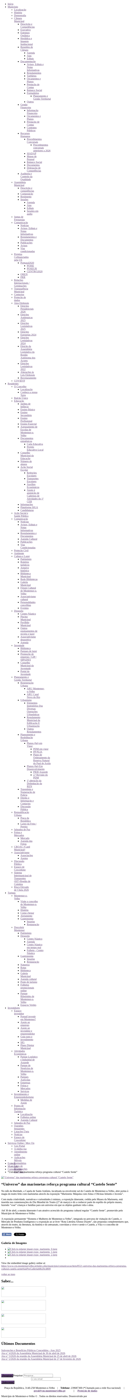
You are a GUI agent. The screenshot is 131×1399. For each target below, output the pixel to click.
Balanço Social (34, 90)
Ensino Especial (28, 424)
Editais (30, 58)
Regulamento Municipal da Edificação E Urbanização (33, 721)
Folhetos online (28, 1117)
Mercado (24, 838)
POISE (30, 265)
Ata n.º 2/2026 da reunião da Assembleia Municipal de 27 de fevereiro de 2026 (41, 1359)
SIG (22, 1042)
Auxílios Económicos (33, 486)
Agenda (31, 52)
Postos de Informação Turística (20, 1108)
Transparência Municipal (21, 290)
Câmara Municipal (19, 20)
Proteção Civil (21, 550)
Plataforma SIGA (29, 507)
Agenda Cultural (28, 539)
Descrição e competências (27, 189)
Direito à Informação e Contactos (27, 801)
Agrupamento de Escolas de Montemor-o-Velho (28, 431)
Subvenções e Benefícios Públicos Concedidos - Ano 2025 (31, 1350)
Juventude (19, 645)
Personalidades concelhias (27, 603)
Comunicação (21, 222)
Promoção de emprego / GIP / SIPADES (28, 657)
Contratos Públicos (32, 129)
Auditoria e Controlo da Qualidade (26, 176)
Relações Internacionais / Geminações (21, 283)
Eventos (24, 608)
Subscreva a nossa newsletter (16, 1378)
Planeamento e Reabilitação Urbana (27, 737)
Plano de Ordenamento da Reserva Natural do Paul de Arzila (42, 759)
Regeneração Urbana (27, 684)
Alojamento (26, 915)
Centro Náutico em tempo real (34, 946)
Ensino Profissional (26, 419)
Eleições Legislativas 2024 (26, 340)
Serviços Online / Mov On (21, 1143)
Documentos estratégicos (26, 440)
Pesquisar (7, 1375)
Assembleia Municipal (20, 184)
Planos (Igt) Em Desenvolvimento (36, 767)
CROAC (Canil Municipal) (22, 848)
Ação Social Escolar (26, 468)
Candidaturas (27, 510)
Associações (26, 855)
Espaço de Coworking (20, 868)
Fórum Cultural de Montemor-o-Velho (28, 591)
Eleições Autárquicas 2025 (26, 317)
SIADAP (31, 153)
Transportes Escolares (33, 480)
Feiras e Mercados (19, 834)
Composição (26, 193)
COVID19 (19, 380)
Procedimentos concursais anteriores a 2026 (41, 148)
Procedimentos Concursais (34, 140)
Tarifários (31, 75)
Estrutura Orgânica (25, 34)
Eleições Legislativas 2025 (26, 326)
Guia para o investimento (26, 1038)
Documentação (28, 61)
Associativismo (21, 852)
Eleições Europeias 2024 (28, 333)
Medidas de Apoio (26, 1101)
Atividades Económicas (20, 1052)
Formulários (33, 93)
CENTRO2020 (34, 271)
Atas (29, 55)
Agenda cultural (28, 979)
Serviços (24, 1091)
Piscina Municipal (25, 618)
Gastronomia (26, 918)
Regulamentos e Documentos (28, 238)
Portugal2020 (27, 262)
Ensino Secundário (26, 414)
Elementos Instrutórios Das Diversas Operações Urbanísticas (35, 709)
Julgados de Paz (22, 829)
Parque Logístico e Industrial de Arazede (29, 1059)
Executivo (25, 29)
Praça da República (25, 819)
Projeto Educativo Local (35, 448)
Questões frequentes (19, 1127)
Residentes (13, 383)
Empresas (25, 1082)
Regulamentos (34, 73)
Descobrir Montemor (19, 929)
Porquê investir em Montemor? (28, 1018)
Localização (20, 9)
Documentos (33, 165)
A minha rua (20, 1148)
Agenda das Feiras (26, 842)
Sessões (24, 199)
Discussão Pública (25, 808)
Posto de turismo (28, 982)
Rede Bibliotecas (29, 579)
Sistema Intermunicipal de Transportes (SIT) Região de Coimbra (23, 878)
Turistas (11, 892)
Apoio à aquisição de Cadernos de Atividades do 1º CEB (35, 496)
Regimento (25, 196)
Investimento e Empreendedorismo (24, 1095)
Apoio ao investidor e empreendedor (27, 1031)
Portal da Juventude (25, 673)
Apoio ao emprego (25, 1023)
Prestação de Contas (33, 86)
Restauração (33, 924)
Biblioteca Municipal (25, 575)
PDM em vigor (40, 749)
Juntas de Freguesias (19, 218)
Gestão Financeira (25, 106)
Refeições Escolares (32, 474)
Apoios (24, 858)
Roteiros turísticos (24, 563)
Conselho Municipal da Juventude (27, 665)
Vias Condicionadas (27, 546)
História (18, 12)
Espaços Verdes (28, 1005)
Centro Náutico (28, 613)
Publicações (26, 242)
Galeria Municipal (25, 583)
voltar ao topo (8, 1274)
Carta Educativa (35, 444)
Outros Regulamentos (34, 730)
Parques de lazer (28, 651)
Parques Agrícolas (25, 1078)
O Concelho (20, 386)
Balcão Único (21, 398)
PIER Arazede (40, 772)
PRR (22, 277)
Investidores (14, 1008)
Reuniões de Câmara (26, 48)
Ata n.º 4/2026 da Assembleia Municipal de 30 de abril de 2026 (33, 1353)
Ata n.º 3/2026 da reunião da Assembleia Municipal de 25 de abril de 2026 (38, 1356)
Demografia (20, 15)
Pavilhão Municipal (25, 624)
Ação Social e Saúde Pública (21, 514)
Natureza (25, 964)
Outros (30, 101)
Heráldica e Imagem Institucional (26, 41)
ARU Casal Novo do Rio (33, 696)
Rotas (23, 967)
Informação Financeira (32, 112)
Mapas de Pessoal (32, 158)
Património (25, 559)
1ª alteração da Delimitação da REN (34, 783)
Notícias (24, 225)
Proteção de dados (87, 1390)
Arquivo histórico (24, 569)
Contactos (19, 294)
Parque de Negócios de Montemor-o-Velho (27, 1069)
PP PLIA (37, 751)
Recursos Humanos (25, 135)
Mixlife (91, 1396)
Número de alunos (26, 463)
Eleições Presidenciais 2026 (27, 309)
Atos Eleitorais (21, 303)
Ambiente (19, 553)
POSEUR (32, 268)
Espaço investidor (19, 1012)
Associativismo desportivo (28, 638)
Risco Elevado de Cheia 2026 (21, 888)
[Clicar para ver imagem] (37, 1177)
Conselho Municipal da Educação (27, 455)
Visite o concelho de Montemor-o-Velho (29, 904)
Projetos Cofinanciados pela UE (21, 257)
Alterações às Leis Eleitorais (27, 373)
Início (10, 4)
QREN (24, 274)
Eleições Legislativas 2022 (26, 366)
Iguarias (31, 921)
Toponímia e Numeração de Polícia (27, 792)
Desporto (18, 611)
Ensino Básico (27, 409)
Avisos (23, 245)
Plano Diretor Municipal (27, 1046)
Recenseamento (28, 378)
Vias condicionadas (27, 250)
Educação (19, 401)
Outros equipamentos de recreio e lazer (28, 631)
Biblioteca (25, 648)
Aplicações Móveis (19, 1159)
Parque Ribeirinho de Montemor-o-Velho (27, 997)
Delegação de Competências (34, 169)
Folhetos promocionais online (27, 987)
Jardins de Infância (25, 405)
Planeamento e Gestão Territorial (42, 97)
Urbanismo (26, 700)
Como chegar (27, 913)
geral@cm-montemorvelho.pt (49, 1390)
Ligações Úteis (21, 1131)
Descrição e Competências (27, 25)
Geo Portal (19, 1146)
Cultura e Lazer (22, 556)
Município (13, 6)
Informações (26, 504)
